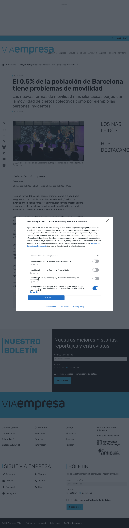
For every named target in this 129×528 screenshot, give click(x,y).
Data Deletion (50, 306)
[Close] (108, 221)
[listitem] (64, 255)
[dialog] (64, 264)
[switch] (95, 261)
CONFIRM (46, 298)
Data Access (64, 306)
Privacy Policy (78, 306)
